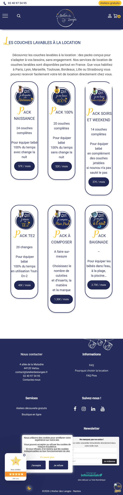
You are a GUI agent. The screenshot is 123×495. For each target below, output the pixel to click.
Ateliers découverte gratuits (31, 408)
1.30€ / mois (61, 299)
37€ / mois (99, 181)
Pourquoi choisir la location (91, 370)
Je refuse (58, 465)
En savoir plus (47, 457)
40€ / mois (24, 285)
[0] (115, 16)
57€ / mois (24, 166)
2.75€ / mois (98, 284)
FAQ (91, 365)
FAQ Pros (91, 375)
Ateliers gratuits (110, 3)
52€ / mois (61, 166)
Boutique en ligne (31, 414)
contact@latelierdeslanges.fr (31, 372)
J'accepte (36, 465)
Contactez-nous (31, 379)
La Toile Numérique (97, 480)
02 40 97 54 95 (17, 3)
